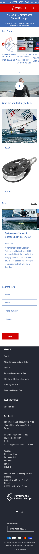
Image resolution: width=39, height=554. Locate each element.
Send (10, 336)
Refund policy (29, 545)
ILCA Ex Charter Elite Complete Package (24, 55)
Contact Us (8, 367)
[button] (5, 8)
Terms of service (21, 549)
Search (6, 356)
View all (34, 203)
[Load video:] (19, 86)
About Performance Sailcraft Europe (17, 361)
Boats (7, 147)
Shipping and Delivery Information (17, 379)
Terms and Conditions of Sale (15, 373)
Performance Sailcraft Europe (18, 542)
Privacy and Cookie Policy (14, 390)
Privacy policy (17, 545)
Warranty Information (12, 384)
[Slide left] (14, 72)
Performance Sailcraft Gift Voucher (9, 55)
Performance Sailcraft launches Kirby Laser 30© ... (18, 237)
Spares (8, 191)
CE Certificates (9, 406)
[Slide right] (24, 72)
